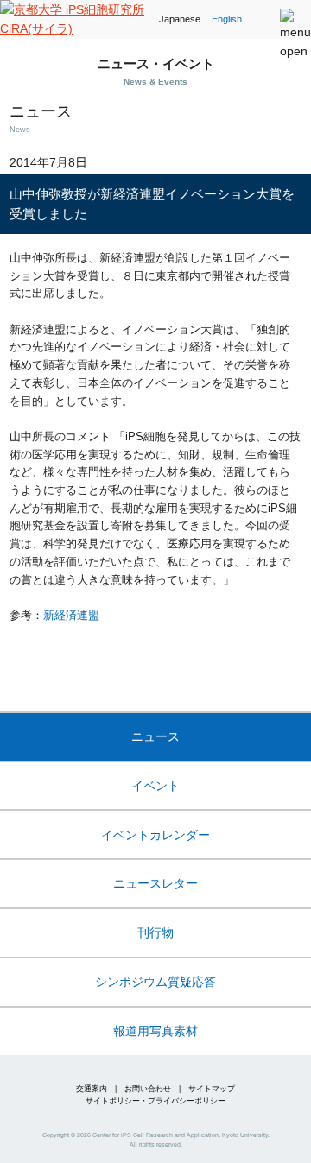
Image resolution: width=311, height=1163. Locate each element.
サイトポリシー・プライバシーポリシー (155, 1101)
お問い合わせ (147, 1088)
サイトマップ (211, 1088)
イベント (155, 786)
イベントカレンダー (155, 835)
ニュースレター (155, 883)
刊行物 (155, 932)
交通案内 (91, 1088)
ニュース (155, 736)
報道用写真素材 (155, 1031)
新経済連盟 (71, 615)
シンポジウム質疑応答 (155, 982)
